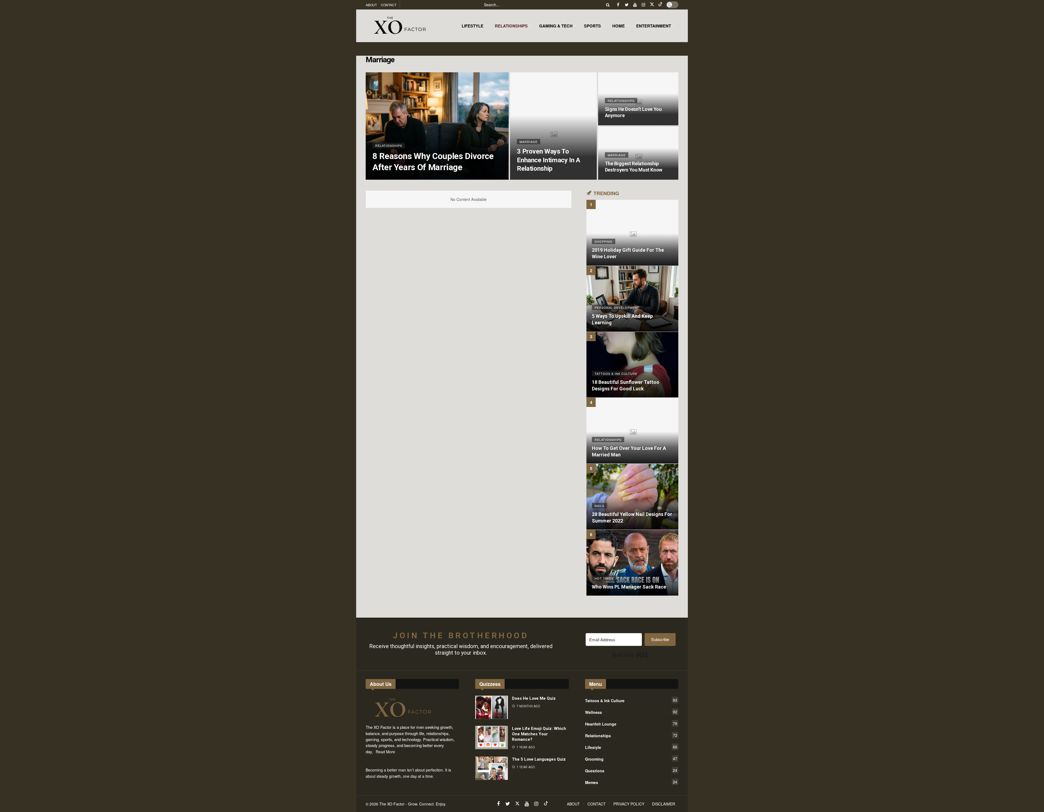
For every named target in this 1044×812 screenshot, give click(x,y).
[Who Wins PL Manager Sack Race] (632, 563)
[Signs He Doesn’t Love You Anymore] (638, 98)
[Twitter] (626, 4)
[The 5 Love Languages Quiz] (491, 768)
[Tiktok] (660, 4)
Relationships (631, 735)
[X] (651, 4)
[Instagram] (643, 4)
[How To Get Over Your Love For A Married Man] (632, 430)
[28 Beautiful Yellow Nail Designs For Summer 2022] (632, 497)
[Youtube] (635, 4)
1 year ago (526, 747)
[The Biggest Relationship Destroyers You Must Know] (638, 153)
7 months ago (528, 706)
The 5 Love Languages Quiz (539, 759)
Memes (631, 782)
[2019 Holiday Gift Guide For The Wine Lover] (632, 233)
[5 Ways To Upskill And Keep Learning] (632, 299)
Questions (631, 770)
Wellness (631, 712)
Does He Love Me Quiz (534, 698)
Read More (385, 751)
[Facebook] (618, 4)
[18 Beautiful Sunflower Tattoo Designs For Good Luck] (632, 365)
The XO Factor (392, 804)
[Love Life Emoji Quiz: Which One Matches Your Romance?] (491, 737)
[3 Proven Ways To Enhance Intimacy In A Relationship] (553, 126)
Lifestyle (631, 747)
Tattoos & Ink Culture (631, 700)
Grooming (631, 759)
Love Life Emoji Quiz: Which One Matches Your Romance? (539, 734)
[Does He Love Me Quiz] (491, 707)
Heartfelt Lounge (631, 724)
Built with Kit (631, 655)
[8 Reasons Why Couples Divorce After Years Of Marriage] (437, 126)
